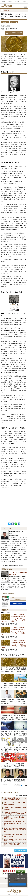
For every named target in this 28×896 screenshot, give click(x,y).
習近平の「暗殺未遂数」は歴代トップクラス (15, 844)
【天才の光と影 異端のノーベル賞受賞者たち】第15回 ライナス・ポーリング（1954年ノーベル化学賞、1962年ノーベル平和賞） (14, 618)
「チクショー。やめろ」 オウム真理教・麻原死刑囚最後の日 (15, 803)
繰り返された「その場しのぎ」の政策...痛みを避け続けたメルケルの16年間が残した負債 (15, 829)
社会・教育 (7, 10)
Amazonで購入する (18, 603)
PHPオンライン (3, 1)
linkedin (19, 524)
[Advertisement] (14, 506)
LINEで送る (15, 524)
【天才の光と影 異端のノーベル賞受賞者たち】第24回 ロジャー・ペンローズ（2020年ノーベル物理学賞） (14, 631)
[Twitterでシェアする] (20, 850)
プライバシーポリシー (17, 880)
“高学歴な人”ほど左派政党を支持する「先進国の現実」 (15, 808)
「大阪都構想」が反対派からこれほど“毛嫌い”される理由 (15, 835)
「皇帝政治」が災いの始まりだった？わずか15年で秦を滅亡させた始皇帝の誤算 (15, 813)
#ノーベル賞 (14, 22)
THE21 (17, 1)
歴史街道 (24, 1)
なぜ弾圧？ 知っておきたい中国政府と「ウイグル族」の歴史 (15, 817)
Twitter (9, 524)
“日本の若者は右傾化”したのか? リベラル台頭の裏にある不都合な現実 (15, 798)
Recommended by (17, 785)
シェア (12, 524)
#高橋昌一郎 (5, 22)
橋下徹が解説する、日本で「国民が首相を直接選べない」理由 (15, 840)
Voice (10, 1)
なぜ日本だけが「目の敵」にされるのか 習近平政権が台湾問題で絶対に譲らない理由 (15, 823)
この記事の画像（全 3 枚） (15, 32)
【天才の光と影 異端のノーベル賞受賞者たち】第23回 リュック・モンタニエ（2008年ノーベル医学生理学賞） (14, 644)
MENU (25, 6)
